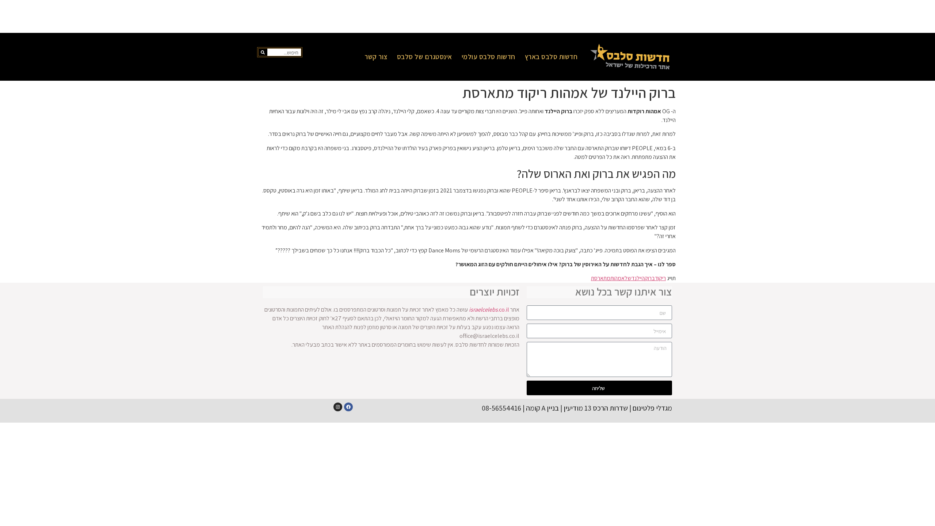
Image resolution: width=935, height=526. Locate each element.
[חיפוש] (263, 52)
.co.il (489, 309)
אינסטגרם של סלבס (424, 56)
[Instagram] (337, 407)
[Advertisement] (467, 16)
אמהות (617, 278)
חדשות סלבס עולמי (488, 56)
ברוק (650, 278)
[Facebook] (348, 407)
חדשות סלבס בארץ (551, 56)
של (628, 278)
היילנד (638, 278)
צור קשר (376, 56)
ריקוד (660, 278)
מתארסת (600, 278)
